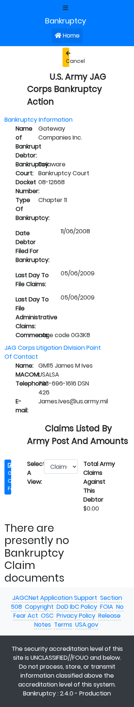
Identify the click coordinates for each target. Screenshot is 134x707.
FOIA (106, 606)
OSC (47, 615)
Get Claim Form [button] (9, 480)
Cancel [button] (67, 61)
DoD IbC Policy (77, 606)
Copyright (39, 606)
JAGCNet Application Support (54, 598)
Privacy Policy (76, 615)
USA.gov (86, 624)
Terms (63, 624)
